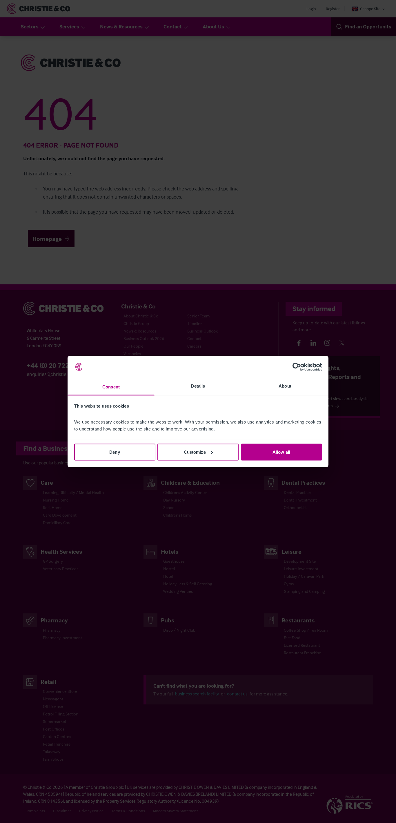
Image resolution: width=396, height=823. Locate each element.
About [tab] (285, 386)
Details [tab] (198, 386)
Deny (114, 451)
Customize (195, 451)
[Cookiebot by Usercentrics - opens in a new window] (296, 367)
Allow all (281, 451)
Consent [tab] (111, 386)
